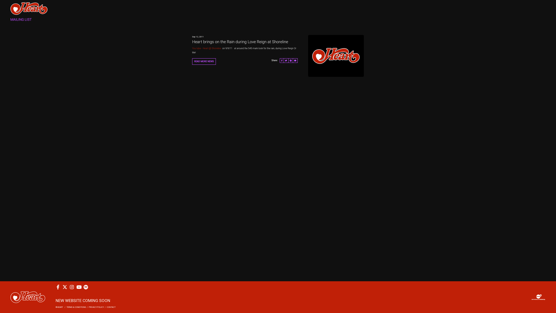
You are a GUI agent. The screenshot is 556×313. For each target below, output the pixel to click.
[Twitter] (65, 287)
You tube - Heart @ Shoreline (206, 48)
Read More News (204, 61)
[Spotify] (85, 287)
